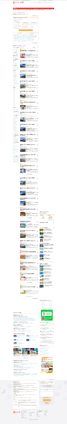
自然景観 (30, 35)
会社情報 (45, 414)
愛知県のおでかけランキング (17, 364)
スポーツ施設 (27, 37)
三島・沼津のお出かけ (31, 319)
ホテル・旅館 (28, 38)
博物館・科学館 (25, 36)
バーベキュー (25, 35)
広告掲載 (22, 414)
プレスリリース (45, 415)
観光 (34, 39)
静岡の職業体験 (31, 385)
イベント (19, 8)
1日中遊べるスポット (52, 2)
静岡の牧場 (28, 383)
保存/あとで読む (44, 0)
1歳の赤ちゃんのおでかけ (50, 301)
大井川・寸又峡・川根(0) (17, 28)
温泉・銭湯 (24, 38)
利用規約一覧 (22, 413)
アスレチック (23, 37)
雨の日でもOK (44, 2)
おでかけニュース (43, 8)
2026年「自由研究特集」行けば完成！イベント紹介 (16, 161)
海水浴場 (22, 38)
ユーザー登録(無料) (49, 0)
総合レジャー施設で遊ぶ (17, 367)
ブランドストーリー (46, 412)
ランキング (30, 8)
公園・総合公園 (32, 37)
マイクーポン (40, 0)
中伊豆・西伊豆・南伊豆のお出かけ (18, 319)
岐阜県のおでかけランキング (25, 363)
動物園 (24, 34)
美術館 (15, 37)
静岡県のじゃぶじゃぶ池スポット (26, 330)
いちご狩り (15, 36)
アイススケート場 (16, 39)
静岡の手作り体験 (19, 385)
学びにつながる (28, 367)
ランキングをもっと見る (51, 343)
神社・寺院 (20, 37)
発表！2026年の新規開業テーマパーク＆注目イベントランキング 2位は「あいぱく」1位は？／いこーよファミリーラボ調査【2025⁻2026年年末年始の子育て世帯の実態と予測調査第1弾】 (27, 406)
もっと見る (37, 407)
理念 (37, 413)
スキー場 (31, 38)
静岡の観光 (34, 383)
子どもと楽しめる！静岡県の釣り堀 (44, 353)
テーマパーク (21, 34)
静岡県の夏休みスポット (23, 326)
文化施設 (17, 37)
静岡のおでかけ (24, 323)
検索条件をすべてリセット (35, 15)
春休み (41, 2)
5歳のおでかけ (50, 304)
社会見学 (28, 36)
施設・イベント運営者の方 (24, 412)
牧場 (30, 34)
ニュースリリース (23, 415)
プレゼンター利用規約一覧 (32, 412)
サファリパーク (27, 34)
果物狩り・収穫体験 (34, 35)
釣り (28, 35)
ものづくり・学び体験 (15, 151)
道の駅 (33, 39)
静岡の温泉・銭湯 (15, 391)
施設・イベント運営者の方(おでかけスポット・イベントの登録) (23, 397)
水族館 (32, 34)
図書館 (17, 38)
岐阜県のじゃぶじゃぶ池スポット (18, 330)
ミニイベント (14, 153)
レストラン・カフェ (21, 39)
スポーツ (14, 144)
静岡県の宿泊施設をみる (29, 296)
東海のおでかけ (15, 323)
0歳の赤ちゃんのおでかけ (43, 301)
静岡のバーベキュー (22, 383)
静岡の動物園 (18, 383)
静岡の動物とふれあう (23, 385)
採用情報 (38, 415)
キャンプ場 (22, 35)
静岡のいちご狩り (32, 391)
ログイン (53, 0)
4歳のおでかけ (43, 304)
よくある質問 (30, 413)
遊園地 (18, 34)
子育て (48, 8)
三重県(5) (20, 21)
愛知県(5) (15, 21)
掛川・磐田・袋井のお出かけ (17, 320)
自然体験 (14, 143)
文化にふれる (32, 367)
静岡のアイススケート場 (23, 391)
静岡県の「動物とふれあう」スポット (44, 348)
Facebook (22, 416)
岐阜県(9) (17, 21)
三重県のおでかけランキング (24, 364)
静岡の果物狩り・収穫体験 (16, 392)
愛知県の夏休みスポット (30, 326)
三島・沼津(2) (15, 27)
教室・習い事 (29, 39)
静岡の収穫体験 (28, 385)
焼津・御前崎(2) (32, 27)
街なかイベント (15, 152)
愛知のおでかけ (28, 323)
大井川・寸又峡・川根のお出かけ (32, 320)
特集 (52, 8)
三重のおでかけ (33, 323)
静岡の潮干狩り (28, 391)
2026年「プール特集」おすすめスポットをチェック (16, 159)
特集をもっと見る (52, 261)
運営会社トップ (38, 412)
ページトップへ (52, 379)
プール (19, 38)
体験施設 (34, 36)
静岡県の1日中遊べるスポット (43, 351)
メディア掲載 (30, 415)
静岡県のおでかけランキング (33, 363)
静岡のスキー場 (19, 391)
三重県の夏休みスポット (17, 327)
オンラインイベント (24, 8)
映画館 (35, 37)
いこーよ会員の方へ (47, 403)
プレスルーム (30, 414)
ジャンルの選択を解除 (34, 42)
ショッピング (26, 39)
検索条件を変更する (35, 298)
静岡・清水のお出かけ (25, 319)
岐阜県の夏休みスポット (17, 326)
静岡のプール (31, 383)
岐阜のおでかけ (20, 323)
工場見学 (31, 36)
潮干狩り (21, 36)
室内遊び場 (15, 34)
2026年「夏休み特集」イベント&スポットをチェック (16, 158)
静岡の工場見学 (15, 385)
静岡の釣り (26, 383)
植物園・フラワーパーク (17, 35)
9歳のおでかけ (50, 307)
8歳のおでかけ (43, 307)
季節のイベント (15, 150)
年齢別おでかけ (36, 8)
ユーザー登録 (14, 397)
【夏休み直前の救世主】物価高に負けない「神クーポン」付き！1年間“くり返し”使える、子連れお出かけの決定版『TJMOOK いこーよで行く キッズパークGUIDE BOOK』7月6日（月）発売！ (27, 403)
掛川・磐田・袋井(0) (25, 27)
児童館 (15, 38)
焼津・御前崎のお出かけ (24, 320)
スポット (15, 8)
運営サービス (38, 414)
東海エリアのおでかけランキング (18, 363)
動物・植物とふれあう (23, 367)
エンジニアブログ (38, 416)
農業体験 (18, 36)
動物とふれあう (47, 2)
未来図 (45, 413)
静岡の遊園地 (14, 383)
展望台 (36, 36)
